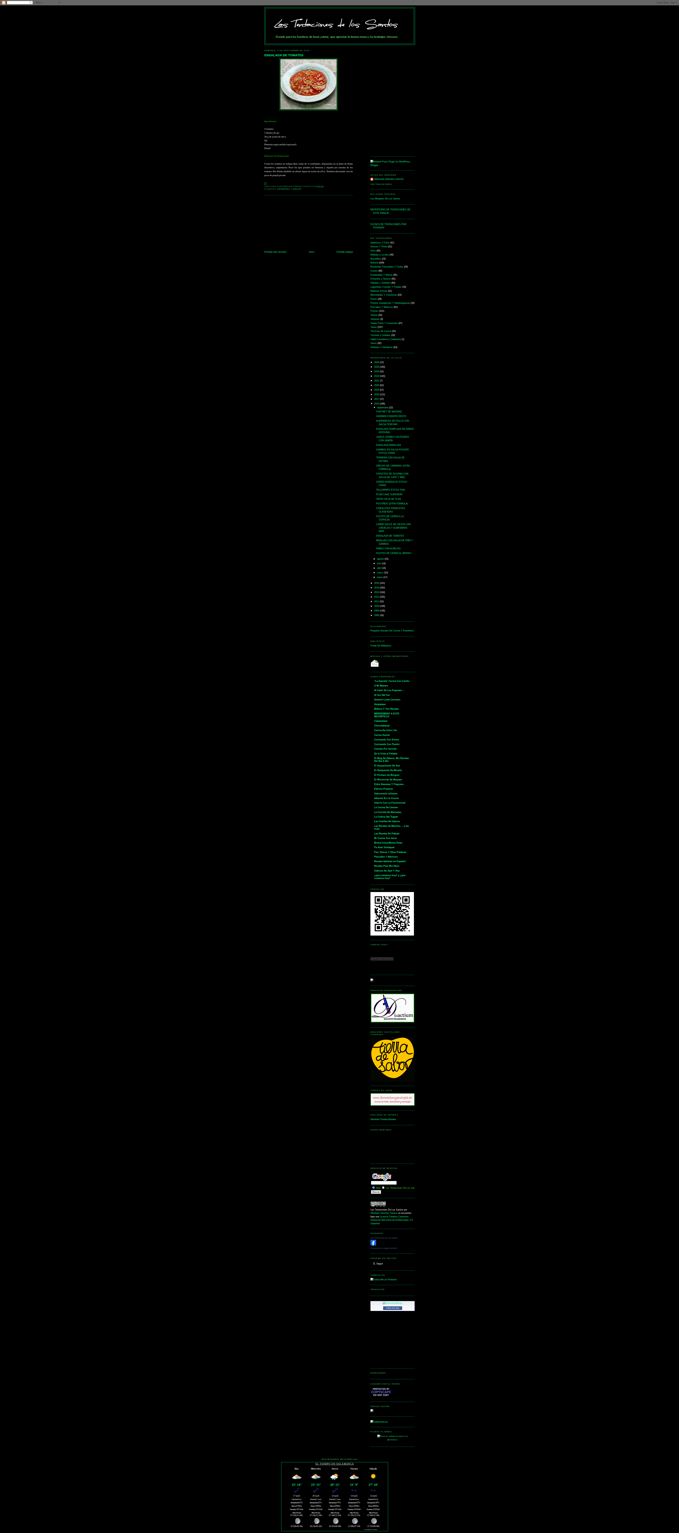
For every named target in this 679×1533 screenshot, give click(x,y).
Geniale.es (394, 1440)
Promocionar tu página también (383, 1248)
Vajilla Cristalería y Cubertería (385, 339)
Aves (373, 250)
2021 (377, 380)
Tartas (373, 327)
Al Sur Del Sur (382, 695)
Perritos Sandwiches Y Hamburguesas (390, 303)
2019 (377, 390)
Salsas (374, 315)
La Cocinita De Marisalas (387, 812)
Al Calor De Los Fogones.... (389, 690)
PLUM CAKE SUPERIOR (389, 494)
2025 (377, 367)
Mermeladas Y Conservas (383, 295)
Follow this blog (392, 1308)
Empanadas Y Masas (381, 275)
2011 (377, 601)
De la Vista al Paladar (385, 753)
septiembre (383, 407)
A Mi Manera (381, 685)
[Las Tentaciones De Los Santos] (373, 1244)
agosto (381, 558)
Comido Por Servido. (385, 748)
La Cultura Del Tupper (386, 816)
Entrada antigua (345, 252)
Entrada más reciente (275, 252)
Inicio (311, 252)
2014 (377, 587)
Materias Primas (378, 291)
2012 (377, 597)
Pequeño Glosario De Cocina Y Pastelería (391, 630)
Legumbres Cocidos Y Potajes (386, 287)
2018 (377, 394)
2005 (377, 615)
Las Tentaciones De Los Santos (384, 1238)
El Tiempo (323, 1464)
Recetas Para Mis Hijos (386, 866)
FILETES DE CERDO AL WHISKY (394, 553)
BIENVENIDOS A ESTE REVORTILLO (386, 715)
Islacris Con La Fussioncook (389, 802)
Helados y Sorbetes (380, 282)
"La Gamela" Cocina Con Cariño (391, 681)
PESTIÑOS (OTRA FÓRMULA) (392, 503)
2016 (377, 403)
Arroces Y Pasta (378, 246)
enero (380, 577)
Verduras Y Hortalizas (381, 347)
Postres (374, 311)
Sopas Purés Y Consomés (384, 323)
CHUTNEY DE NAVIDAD (389, 411)
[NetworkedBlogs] (392, 1303)
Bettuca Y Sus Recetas (386, 708)
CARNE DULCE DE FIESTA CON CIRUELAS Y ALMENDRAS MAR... (393, 528)
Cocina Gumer (382, 735)
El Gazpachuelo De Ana (387, 765)
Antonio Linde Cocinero (387, 699)
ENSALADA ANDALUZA (388, 445)
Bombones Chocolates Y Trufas (386, 266)
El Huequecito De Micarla (388, 770)
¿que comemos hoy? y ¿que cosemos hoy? (389, 876)
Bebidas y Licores (379, 254)
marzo (380, 572)
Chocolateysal (382, 725)
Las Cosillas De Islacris (387, 821)
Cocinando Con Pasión (386, 744)
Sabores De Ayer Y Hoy (387, 870)
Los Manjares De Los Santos (385, 198)
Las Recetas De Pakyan (386, 833)
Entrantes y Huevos (289, 189)
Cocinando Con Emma (386, 739)
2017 (377, 399)
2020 (377, 385)
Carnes (374, 270)
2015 (377, 583)
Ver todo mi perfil (381, 184)
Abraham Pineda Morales (383, 1119)
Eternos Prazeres (383, 788)
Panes (373, 299)
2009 (377, 610)
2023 (377, 376)
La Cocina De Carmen (386, 807)
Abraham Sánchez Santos (389, 179)
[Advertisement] (308, 223)
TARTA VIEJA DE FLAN (388, 499)
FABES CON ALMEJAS (388, 548)
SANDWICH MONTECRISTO (391, 416)
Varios (373, 343)
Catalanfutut (380, 721)
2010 (377, 606)
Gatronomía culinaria (385, 793)
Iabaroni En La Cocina (386, 798)
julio (379, 563)
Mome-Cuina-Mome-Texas (388, 842)
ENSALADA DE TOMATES (283, 55)
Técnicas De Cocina (380, 331)
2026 (377, 362)
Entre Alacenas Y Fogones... (389, 784)
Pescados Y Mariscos (381, 307)
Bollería (374, 262)
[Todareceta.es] (379, 1421)
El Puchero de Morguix (386, 775)
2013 (377, 592)
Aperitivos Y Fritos (380, 242)
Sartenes (375, 319)
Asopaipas (380, 704)
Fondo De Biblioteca (380, 645)
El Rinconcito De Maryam (388, 779)
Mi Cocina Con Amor (385, 838)
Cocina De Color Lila (385, 730)
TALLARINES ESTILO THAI (390, 489)
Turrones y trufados (380, 335)
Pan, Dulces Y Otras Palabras (390, 852)
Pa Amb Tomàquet (384, 847)
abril (379, 568)
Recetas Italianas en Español (390, 861)
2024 (377, 371)
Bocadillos (375, 258)
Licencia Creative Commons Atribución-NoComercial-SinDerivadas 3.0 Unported (391, 1220)
